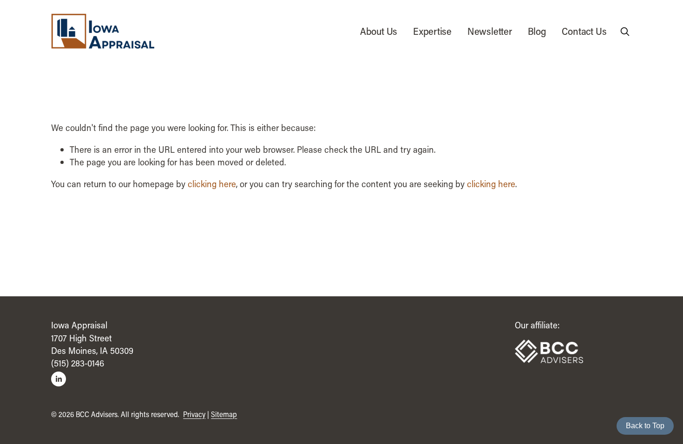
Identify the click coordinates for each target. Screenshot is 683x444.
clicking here (212, 183)
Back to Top (645, 426)
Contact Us (584, 31)
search (626, 33)
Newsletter (489, 31)
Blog (537, 31)
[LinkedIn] (58, 379)
